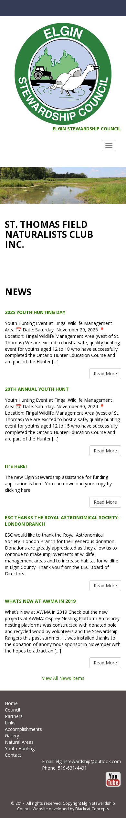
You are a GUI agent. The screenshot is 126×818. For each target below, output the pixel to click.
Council (12, 710)
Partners (14, 716)
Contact (13, 755)
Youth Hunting (20, 748)
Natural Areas (19, 742)
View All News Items (63, 678)
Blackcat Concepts (92, 808)
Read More (105, 373)
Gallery (12, 735)
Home (11, 703)
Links (10, 723)
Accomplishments (23, 729)
